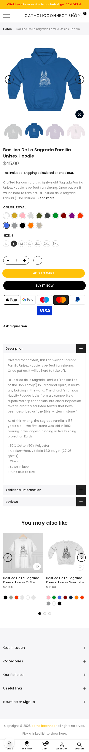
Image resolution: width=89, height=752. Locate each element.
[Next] (79, 79)
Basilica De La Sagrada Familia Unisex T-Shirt (21, 580)
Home (7, 29)
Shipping (30, 173)
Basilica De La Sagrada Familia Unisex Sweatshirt (66, 580)
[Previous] (9, 79)
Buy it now (44, 285)
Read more (45, 198)
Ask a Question (15, 326)
